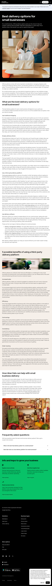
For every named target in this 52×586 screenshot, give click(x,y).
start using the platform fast (32, 391)
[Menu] (50, 2)
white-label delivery (30, 205)
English (5, 562)
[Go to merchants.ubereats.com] (5, 2)
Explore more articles (8, 468)
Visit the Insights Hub (33, 468)
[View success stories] (3, 482)
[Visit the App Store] (16, 570)
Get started (45, 2)
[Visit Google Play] (6, 570)
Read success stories (8, 485)
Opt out (42, 582)
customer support (6, 8)
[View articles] (3, 465)
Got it (48, 582)
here (44, 578)
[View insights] (28, 465)
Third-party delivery (7, 175)
